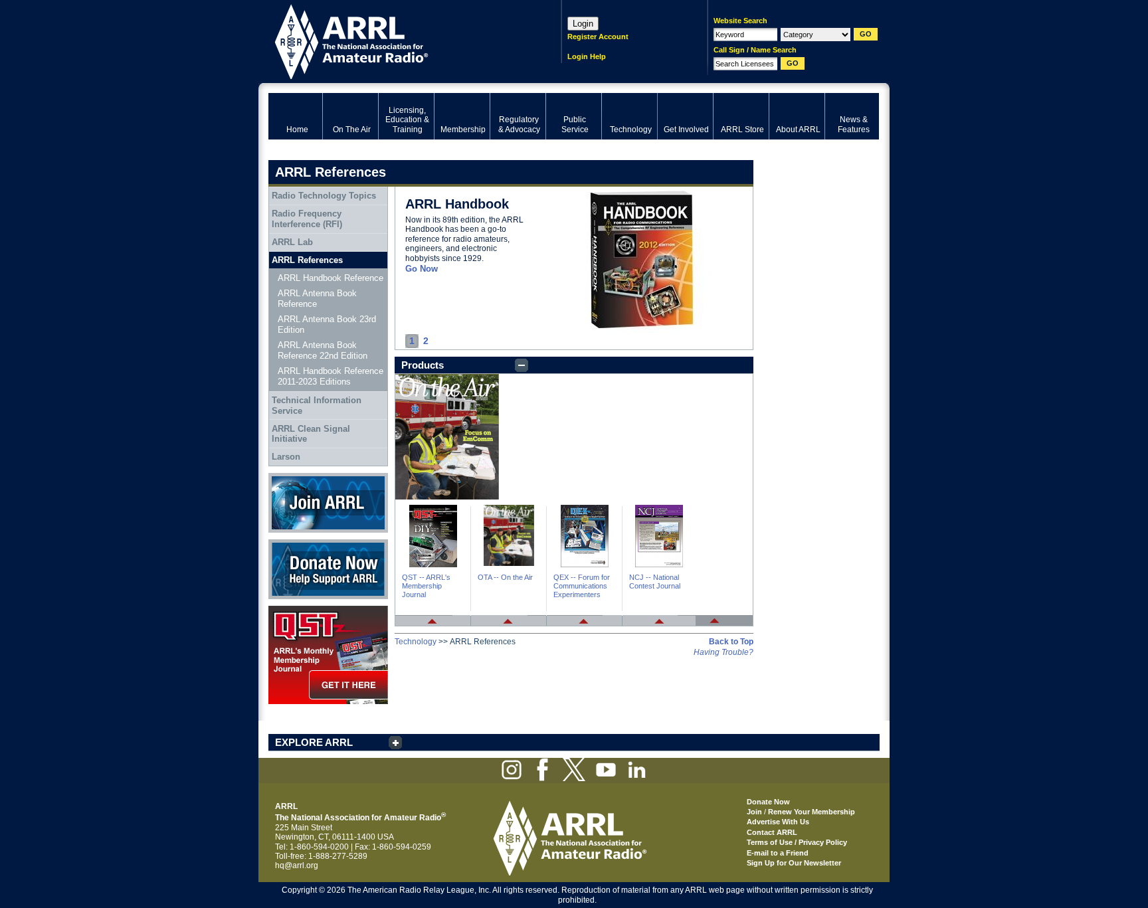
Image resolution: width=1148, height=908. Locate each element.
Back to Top (731, 641)
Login (583, 24)
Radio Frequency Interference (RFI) (307, 219)
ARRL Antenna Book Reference (317, 298)
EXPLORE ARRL (314, 742)
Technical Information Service (316, 405)
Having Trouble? (723, 652)
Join (754, 812)
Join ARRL (287, 477)
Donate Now (291, 544)
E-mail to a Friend (778, 853)
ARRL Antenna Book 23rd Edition (327, 324)
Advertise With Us (778, 822)
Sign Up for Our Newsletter (794, 863)
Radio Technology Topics (324, 196)
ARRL (398, 40)
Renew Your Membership (811, 812)
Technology (415, 641)
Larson (286, 457)
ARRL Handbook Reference (330, 278)
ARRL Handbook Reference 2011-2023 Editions (330, 376)
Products (422, 365)
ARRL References (307, 260)
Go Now (421, 269)
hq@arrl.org (296, 865)
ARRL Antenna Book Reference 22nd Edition (322, 350)
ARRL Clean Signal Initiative (311, 434)
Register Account (597, 37)
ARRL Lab (292, 242)
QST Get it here (296, 610)
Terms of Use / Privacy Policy (797, 842)
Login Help (586, 56)
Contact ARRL (772, 832)
